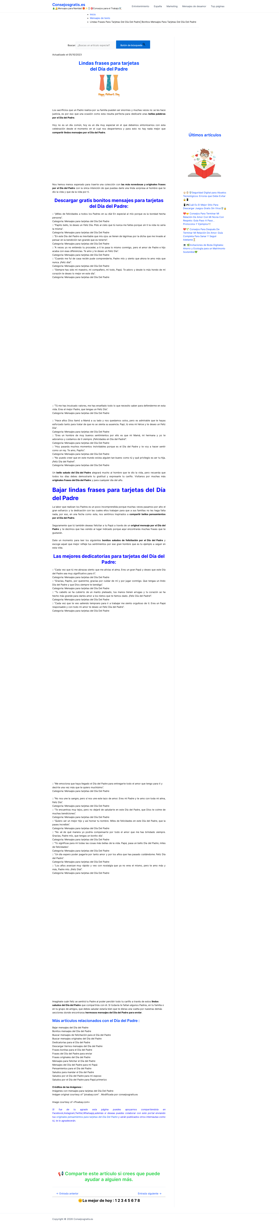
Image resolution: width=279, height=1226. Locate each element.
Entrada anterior (67, 1193)
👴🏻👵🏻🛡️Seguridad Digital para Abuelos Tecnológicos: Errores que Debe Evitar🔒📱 (204, 196)
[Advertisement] (109, 158)
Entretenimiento (140, 6)
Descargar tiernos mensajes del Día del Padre (77, 1046)
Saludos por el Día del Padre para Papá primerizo (79, 1079)
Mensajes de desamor (194, 6)
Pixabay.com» (82, 1102)
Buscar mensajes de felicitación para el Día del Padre (81, 1034)
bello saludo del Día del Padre (73, 472)
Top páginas (217, 6)
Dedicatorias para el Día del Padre (71, 1042)
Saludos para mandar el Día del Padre (73, 1072)
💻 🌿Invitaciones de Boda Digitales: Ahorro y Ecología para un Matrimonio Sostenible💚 (204, 248)
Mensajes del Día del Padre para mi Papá (74, 1064)
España (158, 6)
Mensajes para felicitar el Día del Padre (73, 1061)
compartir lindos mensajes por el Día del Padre (78, 132)
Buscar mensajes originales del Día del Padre (77, 1038)
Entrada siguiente (149, 1193)
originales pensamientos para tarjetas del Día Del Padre (87, 1116)
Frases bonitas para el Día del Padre (72, 1049)
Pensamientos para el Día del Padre (71, 1068)
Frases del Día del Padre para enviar (72, 1053)
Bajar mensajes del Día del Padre (70, 1027)
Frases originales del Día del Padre (71, 1057)
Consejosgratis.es (68, 4)
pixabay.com (91, 1094)
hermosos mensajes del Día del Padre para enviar (113, 1012)
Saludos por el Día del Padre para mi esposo (76, 1075)
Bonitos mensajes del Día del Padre (71, 1031)
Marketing (172, 6)
